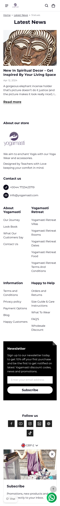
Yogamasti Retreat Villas (43, 222)
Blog (6, 315)
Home (6, 15)
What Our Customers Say (13, 235)
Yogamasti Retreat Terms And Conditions (43, 267)
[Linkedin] (39, 423)
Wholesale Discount (38, 327)
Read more (12, 102)
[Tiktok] (30, 433)
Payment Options (15, 308)
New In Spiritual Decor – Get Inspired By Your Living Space (29, 72)
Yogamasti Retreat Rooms (43, 232)
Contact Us (10, 244)
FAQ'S (35, 319)
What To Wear (40, 312)
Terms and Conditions (10, 293)
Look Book (10, 226)
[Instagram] (30, 423)
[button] (46, 5)
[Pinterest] (48, 423)
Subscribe (30, 390)
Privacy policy (12, 301)
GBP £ (30, 445)
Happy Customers (15, 321)
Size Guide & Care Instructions (42, 303)
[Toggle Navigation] (6, 5)
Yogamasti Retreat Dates (43, 243)
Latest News (21, 15)
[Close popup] (52, 454)
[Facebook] (11, 423)
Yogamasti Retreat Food (43, 254)
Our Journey (11, 220)
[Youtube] (20, 423)
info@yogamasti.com (24, 195)
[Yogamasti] (15, 5)
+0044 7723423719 (22, 187)
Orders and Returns (38, 293)
